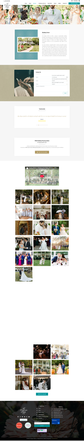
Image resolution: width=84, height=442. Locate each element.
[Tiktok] (27, 421)
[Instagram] (73, 0)
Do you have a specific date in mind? (58, 75)
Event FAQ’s (50, 3)
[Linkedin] (22, 421)
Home (26, 3)
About (30, 3)
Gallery (59, 3)
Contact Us (65, 3)
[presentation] (36, 129)
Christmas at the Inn (42, 3)
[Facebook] (18, 421)
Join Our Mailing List (37, 425)
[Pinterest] (76, 0)
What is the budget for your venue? (58, 82)
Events (55, 3)
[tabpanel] (42, 120)
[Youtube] (79, 0)
